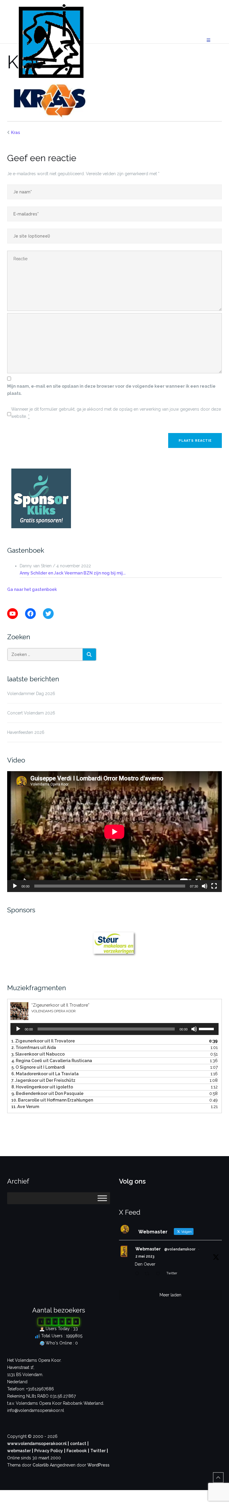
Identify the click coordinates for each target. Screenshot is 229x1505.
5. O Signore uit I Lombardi (38, 1067)
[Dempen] (205, 886)
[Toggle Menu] (102, 1198)
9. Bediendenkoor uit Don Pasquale (47, 1093)
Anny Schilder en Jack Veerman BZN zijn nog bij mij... (73, 573)
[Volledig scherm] (214, 886)
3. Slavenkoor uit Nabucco (38, 1054)
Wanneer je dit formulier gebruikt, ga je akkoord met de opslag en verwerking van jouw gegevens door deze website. (116, 413)
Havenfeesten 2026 (25, 732)
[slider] (207, 1028)
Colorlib (41, 1465)
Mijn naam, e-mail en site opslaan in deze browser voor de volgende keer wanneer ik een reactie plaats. (111, 390)
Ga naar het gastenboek (32, 589)
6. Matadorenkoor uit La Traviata (45, 1073)
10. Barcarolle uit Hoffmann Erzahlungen (52, 1100)
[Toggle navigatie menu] (208, 40)
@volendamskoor (179, 1249)
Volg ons (132, 1181)
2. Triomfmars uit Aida (33, 1047)
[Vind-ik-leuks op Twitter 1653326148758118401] (159, 1274)
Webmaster (148, 1249)
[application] (114, 831)
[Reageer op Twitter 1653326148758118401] (138, 1274)
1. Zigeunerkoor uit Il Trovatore (43, 1041)
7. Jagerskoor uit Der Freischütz (43, 1080)
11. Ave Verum (25, 1106)
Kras (15, 132)
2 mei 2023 (144, 1256)
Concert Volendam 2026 (31, 713)
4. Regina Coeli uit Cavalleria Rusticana (51, 1060)
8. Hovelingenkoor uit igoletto (42, 1087)
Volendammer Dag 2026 (31, 693)
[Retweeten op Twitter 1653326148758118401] (148, 1274)
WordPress (98, 1465)
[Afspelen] (15, 886)
